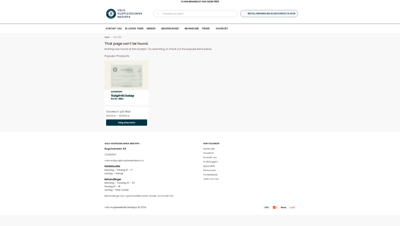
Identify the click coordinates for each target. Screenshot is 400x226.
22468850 (110, 154)
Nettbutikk (209, 148)
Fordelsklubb (210, 174)
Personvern (209, 170)
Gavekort (208, 153)
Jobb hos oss (211, 178)
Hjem (107, 37)
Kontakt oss (210, 157)
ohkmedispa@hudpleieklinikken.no (124, 160)
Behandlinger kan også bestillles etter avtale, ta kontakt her (139, 195)
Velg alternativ (126, 122)
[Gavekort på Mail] (127, 82)
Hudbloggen (210, 161)
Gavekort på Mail (118, 111)
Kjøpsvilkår (209, 166)
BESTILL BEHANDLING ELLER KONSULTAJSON (271, 13)
